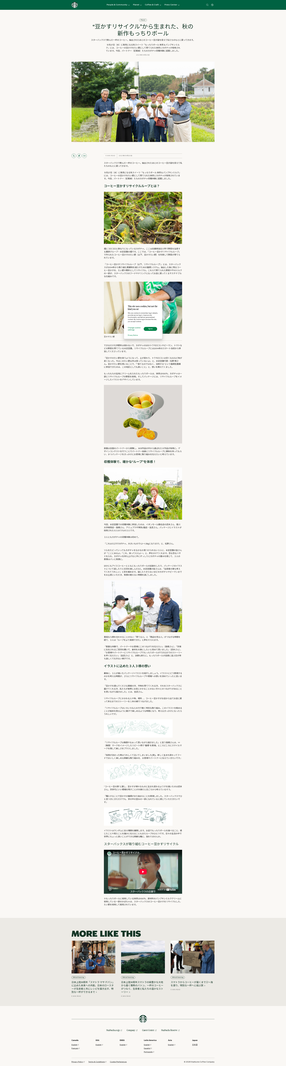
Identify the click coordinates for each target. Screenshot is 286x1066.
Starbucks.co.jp (113, 1030)
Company (131, 1030)
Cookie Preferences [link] (118, 1062)
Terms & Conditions (96, 1062)
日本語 (195, 1045)
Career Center (148, 1030)
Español (147, 1048)
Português (148, 1052)
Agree (150, 329)
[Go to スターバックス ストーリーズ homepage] (75, 5)
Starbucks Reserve (169, 1030)
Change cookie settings (134, 329)
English (74, 1045)
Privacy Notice (133, 335)
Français (75, 1048)
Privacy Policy (77, 1062)
